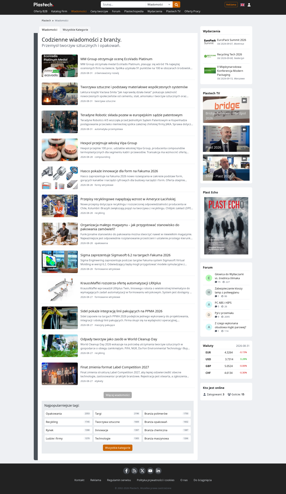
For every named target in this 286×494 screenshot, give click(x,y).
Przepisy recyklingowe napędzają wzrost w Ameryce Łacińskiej (127, 199)
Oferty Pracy (192, 11)
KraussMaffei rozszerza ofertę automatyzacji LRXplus (120, 283)
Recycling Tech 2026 (229, 54)
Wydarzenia (154, 11)
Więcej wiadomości (118, 395)
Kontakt (79, 480)
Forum (116, 11)
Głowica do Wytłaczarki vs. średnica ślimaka (229, 276)
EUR (208, 352)
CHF (208, 373)
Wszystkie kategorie (117, 448)
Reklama (231, 4)
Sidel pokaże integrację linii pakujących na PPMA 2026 (121, 311)
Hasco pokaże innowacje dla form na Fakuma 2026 (119, 171)
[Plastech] (44, 4)
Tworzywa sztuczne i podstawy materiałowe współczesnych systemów (134, 87)
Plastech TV (173, 11)
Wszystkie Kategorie (75, 29)
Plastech (46, 20)
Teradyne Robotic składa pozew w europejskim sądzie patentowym (131, 115)
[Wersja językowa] (242, 4)
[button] (249, 4)
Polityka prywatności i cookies (155, 480)
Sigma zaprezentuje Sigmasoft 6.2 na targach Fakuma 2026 (125, 255)
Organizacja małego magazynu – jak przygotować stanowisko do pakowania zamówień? (129, 227)
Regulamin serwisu (119, 480)
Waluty (208, 346)
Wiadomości (79, 11)
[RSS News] (134, 470)
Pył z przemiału (224, 313)
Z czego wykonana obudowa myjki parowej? (230, 325)
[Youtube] (150, 470)
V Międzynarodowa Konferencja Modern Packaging (230, 71)
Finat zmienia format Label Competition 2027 (114, 367)
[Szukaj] (176, 4)
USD (208, 359)
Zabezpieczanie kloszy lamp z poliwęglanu (228, 290)
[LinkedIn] (158, 470)
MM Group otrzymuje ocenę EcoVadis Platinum (116, 59)
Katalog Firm (59, 11)
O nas (184, 480)
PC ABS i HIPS (223, 303)
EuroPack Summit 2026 (231, 40)
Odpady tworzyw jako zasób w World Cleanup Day (118, 339)
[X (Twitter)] (142, 470)
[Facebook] (126, 470)
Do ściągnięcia (203, 480)
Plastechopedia (133, 11)
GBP (208, 366)
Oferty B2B (40, 11)
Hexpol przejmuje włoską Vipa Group (108, 143)
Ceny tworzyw (99, 11)
